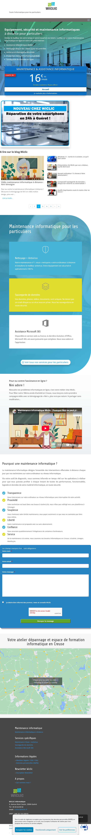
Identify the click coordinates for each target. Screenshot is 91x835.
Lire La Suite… (7, 198)
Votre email (7, 561)
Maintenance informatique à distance (29, 732)
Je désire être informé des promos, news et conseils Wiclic (28, 602)
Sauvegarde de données (27, 294)
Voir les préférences (67, 830)
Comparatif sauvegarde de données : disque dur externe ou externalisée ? (72, 182)
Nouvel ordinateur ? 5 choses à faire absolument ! (71, 174)
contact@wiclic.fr (21, 809)
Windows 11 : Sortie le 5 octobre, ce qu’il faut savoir (73, 157)
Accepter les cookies (24, 830)
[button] (84, 828)
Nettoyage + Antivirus (26, 258)
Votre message (8, 572)
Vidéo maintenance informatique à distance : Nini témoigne (22, 183)
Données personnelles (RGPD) (27, 763)
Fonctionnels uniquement (46, 830)
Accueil (45, 89)
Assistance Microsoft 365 (28, 331)
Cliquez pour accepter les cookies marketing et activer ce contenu (45, 681)
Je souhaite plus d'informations (45, 93)
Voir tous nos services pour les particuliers (46, 362)
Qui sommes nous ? (23, 782)
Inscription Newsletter (24, 773)
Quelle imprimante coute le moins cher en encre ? (74, 191)
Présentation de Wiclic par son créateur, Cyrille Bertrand (73, 166)
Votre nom (7, 551)
